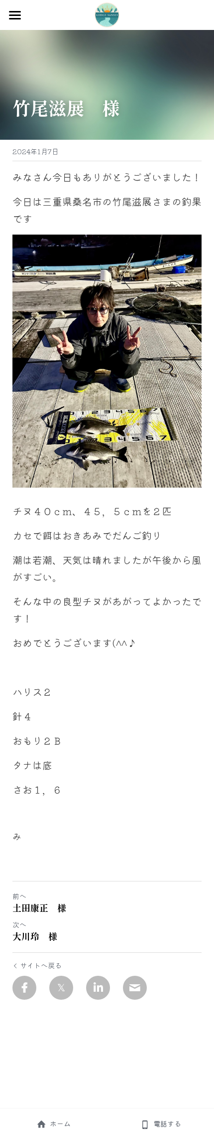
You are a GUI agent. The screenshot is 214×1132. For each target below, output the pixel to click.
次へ (19, 924)
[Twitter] (61, 988)
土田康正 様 (39, 907)
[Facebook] (24, 988)
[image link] (107, 14)
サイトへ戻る (41, 965)
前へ (19, 896)
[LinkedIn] (98, 988)
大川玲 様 (34, 936)
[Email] (135, 988)
